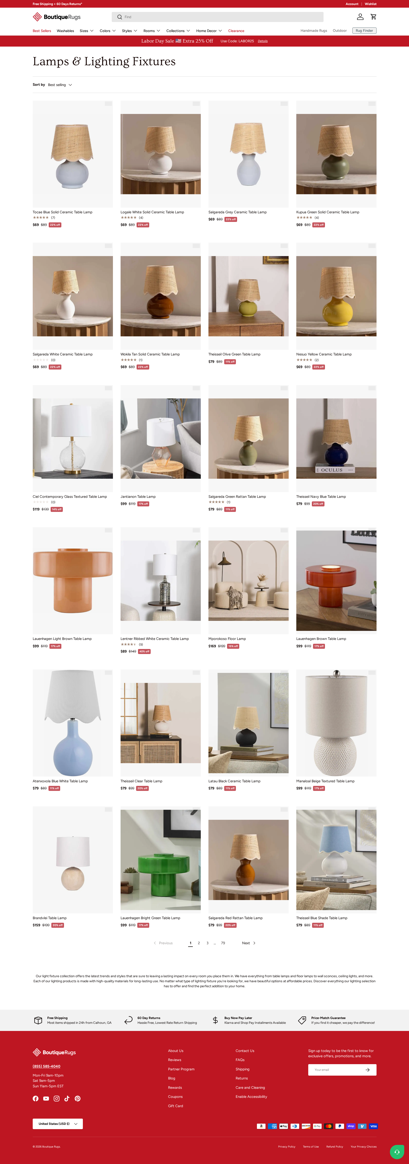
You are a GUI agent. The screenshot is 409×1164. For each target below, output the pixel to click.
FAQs (240, 1060)
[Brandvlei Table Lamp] (73, 859)
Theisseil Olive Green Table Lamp (234, 354)
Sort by (39, 84)
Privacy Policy (286, 1146)
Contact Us (245, 1051)
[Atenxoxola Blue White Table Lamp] (73, 723)
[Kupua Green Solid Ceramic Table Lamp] (336, 154)
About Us (175, 1051)
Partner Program (181, 1069)
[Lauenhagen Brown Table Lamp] (336, 580)
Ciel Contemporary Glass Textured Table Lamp (70, 496)
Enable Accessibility (251, 1096)
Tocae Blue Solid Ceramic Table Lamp (62, 212)
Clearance (236, 31)
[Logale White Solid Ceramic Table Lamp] (161, 154)
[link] (163, 943)
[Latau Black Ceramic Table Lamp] (248, 723)
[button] (373, 16)
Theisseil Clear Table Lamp (141, 781)
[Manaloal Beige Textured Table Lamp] (336, 723)
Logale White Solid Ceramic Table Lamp (152, 212)
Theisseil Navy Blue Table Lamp (321, 496)
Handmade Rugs (314, 30)
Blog (171, 1078)
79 (223, 943)
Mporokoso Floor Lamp (227, 639)
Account (352, 4)
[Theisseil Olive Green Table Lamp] (248, 296)
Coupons (175, 1096)
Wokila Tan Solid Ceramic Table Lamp (150, 354)
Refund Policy (334, 1146)
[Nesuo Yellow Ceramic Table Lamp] (336, 296)
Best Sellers (42, 31)
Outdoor (340, 30)
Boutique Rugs (51, 1146)
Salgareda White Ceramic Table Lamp (63, 354)
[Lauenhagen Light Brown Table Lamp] (73, 580)
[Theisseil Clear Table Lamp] (161, 723)
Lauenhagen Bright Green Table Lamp (150, 918)
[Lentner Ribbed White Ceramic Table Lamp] (161, 580)
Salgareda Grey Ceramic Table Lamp (237, 212)
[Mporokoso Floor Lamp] (248, 580)
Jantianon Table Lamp (138, 496)
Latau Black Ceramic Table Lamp (234, 781)
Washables (65, 31)
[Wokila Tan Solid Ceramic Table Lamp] (161, 296)
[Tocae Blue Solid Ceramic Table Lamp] (73, 154)
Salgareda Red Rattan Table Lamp (235, 918)
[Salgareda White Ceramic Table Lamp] (73, 296)
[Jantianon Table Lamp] (161, 438)
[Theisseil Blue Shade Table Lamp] (336, 859)
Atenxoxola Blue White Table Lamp (60, 781)
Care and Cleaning (250, 1087)
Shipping (243, 1069)
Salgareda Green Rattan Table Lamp (237, 496)
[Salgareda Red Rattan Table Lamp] (248, 859)
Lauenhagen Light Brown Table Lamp (62, 639)
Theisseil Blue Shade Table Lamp (321, 918)
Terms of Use (311, 1146)
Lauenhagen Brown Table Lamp (321, 639)
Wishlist (371, 4)
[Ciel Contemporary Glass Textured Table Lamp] (73, 438)
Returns (242, 1078)
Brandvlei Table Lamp (50, 918)
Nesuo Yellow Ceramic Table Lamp (324, 354)
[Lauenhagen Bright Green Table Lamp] (161, 859)
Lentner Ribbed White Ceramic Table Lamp (155, 639)
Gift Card (175, 1106)
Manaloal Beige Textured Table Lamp (325, 781)
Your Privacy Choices (364, 1146)
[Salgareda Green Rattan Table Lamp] (248, 438)
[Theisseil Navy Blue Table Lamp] (336, 438)
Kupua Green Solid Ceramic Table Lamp (327, 212)
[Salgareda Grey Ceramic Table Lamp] (248, 154)
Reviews (174, 1060)
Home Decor (206, 31)
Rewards (175, 1087)
